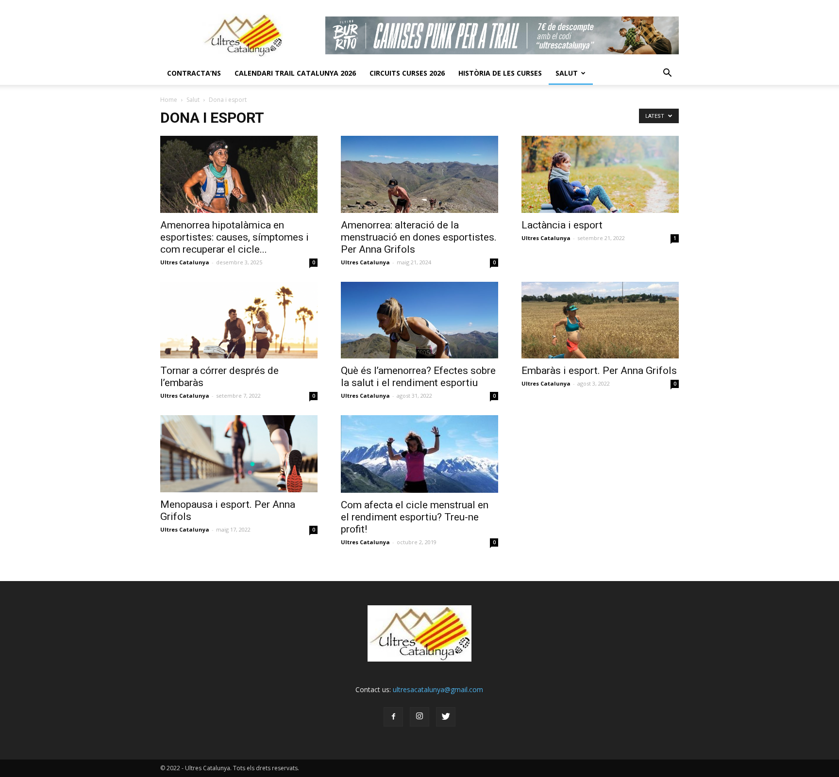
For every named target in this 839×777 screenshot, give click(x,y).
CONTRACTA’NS (194, 73)
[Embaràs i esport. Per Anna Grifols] (600, 320)
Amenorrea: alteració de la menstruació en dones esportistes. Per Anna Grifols (419, 237)
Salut (566, 73)
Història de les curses (500, 73)
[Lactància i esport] (600, 174)
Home (168, 100)
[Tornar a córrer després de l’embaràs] (239, 320)
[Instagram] (419, 717)
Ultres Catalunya (184, 262)
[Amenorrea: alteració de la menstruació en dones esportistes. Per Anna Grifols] (419, 174)
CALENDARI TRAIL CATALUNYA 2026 (295, 73)
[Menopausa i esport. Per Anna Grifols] (239, 453)
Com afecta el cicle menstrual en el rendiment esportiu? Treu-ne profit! (414, 517)
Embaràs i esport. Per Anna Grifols (599, 370)
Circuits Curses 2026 (407, 73)
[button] (667, 73)
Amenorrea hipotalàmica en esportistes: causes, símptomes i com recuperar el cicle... (234, 237)
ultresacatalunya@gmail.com (438, 689)
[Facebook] (393, 717)
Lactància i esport (562, 225)
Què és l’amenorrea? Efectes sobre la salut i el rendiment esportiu (418, 376)
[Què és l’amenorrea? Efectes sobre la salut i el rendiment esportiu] (419, 320)
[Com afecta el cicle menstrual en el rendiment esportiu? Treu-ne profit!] (419, 454)
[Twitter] (445, 717)
